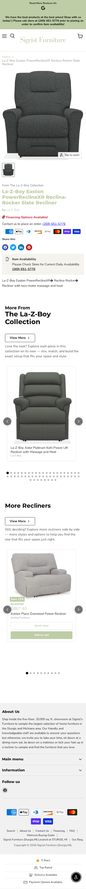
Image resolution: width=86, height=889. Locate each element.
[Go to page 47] (45, 480)
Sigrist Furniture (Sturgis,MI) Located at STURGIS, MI (35, 839)
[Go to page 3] (15, 473)
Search (11, 831)
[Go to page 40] (71, 476)
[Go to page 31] (39, 476)
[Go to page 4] (18, 473)
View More (18, 338)
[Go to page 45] (38, 480)
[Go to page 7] (29, 473)
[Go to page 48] (48, 480)
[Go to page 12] (47, 473)
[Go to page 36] (57, 476)
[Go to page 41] (75, 476)
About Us (25, 831)
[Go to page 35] (54, 476)
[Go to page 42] (79, 476)
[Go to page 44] (34, 480)
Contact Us (42, 831)
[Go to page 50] (55, 480)
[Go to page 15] (57, 473)
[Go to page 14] (54, 473)
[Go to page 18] (68, 473)
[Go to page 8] (32, 473)
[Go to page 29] (32, 476)
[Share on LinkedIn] (21, 247)
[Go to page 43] (31, 480)
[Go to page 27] (25, 476)
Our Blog (77, 839)
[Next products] (79, 421)
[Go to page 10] (39, 473)
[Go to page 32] (43, 476)
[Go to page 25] (18, 476)
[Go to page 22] (8, 476)
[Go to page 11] (43, 473)
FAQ (72, 831)
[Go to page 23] (11, 476)
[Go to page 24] (15, 476)
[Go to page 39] (68, 476)
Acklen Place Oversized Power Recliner (38, 614)
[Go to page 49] (52, 480)
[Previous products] (7, 421)
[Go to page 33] (47, 476)
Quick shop (41, 626)
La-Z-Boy (13, 210)
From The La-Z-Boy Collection (22, 185)
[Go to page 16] (61, 473)
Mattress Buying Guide (41, 835)
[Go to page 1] (7, 473)
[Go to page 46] (41, 480)
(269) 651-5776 (54, 224)
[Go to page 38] (64, 476)
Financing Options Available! (26, 217)
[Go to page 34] (50, 476)
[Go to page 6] (25, 473)
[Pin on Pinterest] (29, 247)
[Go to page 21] (79, 473)
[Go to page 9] (36, 473)
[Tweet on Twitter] (13, 247)
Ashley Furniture (20, 617)
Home (6, 57)
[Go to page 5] (22, 473)
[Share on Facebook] (5, 247)
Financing (59, 831)
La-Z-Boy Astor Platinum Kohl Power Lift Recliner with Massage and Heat (39, 450)
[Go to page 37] (61, 476)
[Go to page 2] (11, 473)
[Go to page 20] (75, 473)
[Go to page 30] (36, 476)
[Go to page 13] (50, 473)
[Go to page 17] (64, 473)
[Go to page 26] (22, 476)
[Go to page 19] (71, 473)
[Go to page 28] (29, 476)
